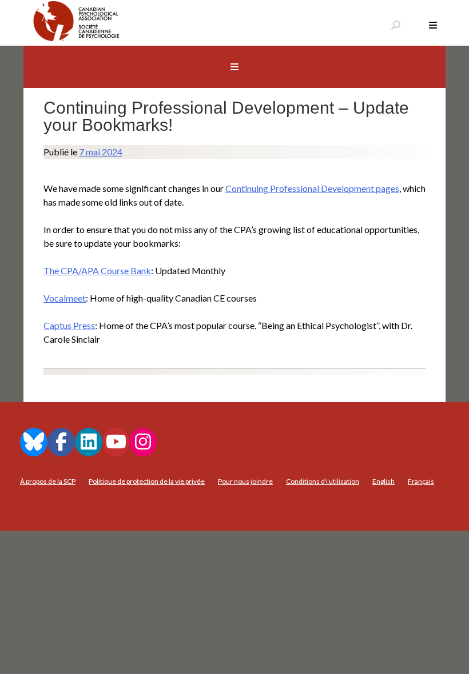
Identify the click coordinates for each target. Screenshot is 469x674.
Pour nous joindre (245, 481)
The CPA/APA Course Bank (97, 270)
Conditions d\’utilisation (322, 481)
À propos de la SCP (47, 481)
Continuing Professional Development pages (312, 188)
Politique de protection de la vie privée (147, 481)
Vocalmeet (64, 297)
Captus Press (69, 325)
